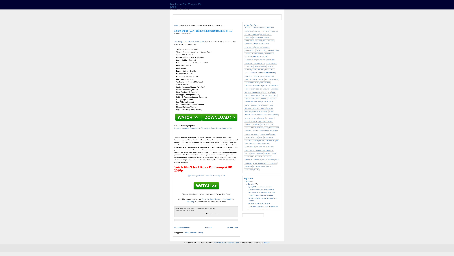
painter (260, 127)
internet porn (267, 95)
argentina (274, 31)
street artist (250, 150)
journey (273, 98)
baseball (267, 37)
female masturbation (271, 86)
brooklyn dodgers (262, 47)
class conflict (250, 60)
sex (277, 140)
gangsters (274, 89)
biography (248, 44)
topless (271, 160)
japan (257, 98)
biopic (255, 44)
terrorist (257, 160)
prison (247, 134)
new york (256, 124)
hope (274, 92)
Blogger (267, 242)
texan (264, 160)
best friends (249, 40)
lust (271, 105)
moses (271, 111)
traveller (248, 163)
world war (249, 169)
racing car (255, 134)
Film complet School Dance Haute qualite (216, 128)
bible (264, 40)
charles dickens (257, 53)
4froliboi (248, 27)
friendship (257, 89)
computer (271, 60)
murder (247, 118)
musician (254, 118)
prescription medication (269, 131)
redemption (264, 134)
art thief (248, 34)
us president (272, 163)
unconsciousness (259, 163)
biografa (271, 40)
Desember (251, 184)
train (277, 160)
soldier (259, 147)
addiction (270, 27)
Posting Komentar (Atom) (193, 233)
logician (254, 105)
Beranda (208, 227)
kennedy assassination (253, 102)
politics (255, 131)
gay (246, 92)
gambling (265, 89)
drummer (254, 73)
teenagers (267, 156)
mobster (248, 111)
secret (261, 140)
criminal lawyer (260, 66)
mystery (262, 118)
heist (265, 92)
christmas (248, 56)
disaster (270, 66)
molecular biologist (260, 111)
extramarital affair (252, 82)
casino (247, 53)
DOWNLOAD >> (219, 117)
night (263, 124)
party (266, 127)
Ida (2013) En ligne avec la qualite (259, 203)
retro (255, 137)
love (260, 105)
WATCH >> (188, 117)
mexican (270, 108)
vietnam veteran (259, 166)
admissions (249, 31)
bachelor (248, 37)
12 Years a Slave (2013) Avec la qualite (260, 195)
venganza (248, 166)
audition (256, 34)
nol (272, 124)
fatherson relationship (253, 86)
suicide (247, 153)
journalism (265, 98)
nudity (247, 127)
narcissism (270, 118)
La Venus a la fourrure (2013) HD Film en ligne (263, 206)
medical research (259, 108)
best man (258, 40)
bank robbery (258, 37)
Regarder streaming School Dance (187, 128)
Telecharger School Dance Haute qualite (189, 42)
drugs (247, 73)
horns (247, 95)
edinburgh (248, 76)
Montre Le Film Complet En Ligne (185, 5)
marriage (248, 108)
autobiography (265, 34)
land (271, 102)
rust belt (248, 140)
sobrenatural (250, 147)
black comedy (264, 44)
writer (256, 169)
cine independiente (260, 56)
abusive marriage (259, 27)
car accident (260, 50)
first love (248, 89)
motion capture (257, 115)
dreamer (261, 69)
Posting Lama (232, 227)
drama (254, 69)
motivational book (271, 115)
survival (267, 153)
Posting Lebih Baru (182, 227)
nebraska (248, 124)
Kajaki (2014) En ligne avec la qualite (260, 187)
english (256, 76)
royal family (268, 137)
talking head (249, 156)
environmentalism (267, 76)
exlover (261, 79)
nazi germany (267, 121)
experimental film (271, 79)
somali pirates (268, 147)
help (269, 92)
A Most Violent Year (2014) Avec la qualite (261, 190)
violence (269, 166)
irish (275, 95)
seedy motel (270, 140)
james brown (249, 98)
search (255, 140)
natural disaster (251, 121)
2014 (248, 181)
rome (261, 137)
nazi (259, 121)
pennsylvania (274, 127)
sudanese (269, 150)
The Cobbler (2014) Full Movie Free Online (261, 192)
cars (277, 50)
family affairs (265, 82)
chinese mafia (269, 53)
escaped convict (251, 79)
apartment (265, 31)
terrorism (248, 160)
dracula (248, 69)
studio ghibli (260, 150)
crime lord (249, 66)
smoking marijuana (262, 143)
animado (257, 31)
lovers (265, 105)
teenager (258, 156)
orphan (253, 127)
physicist (248, 131)
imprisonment (256, 95)
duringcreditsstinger (266, 73)
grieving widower (255, 92)
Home (176, 25)
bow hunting (249, 47)
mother (247, 115)
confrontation (259, 63)
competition (261, 60)
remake (272, 134)
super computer (257, 153)
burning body (250, 50)
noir (267, 124)
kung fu (265, 102)
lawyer (247, 105)
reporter (248, 137)
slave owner (249, 143)
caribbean (270, 50)
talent (274, 153)
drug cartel (270, 69)
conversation (271, 63)
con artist (248, 63)
